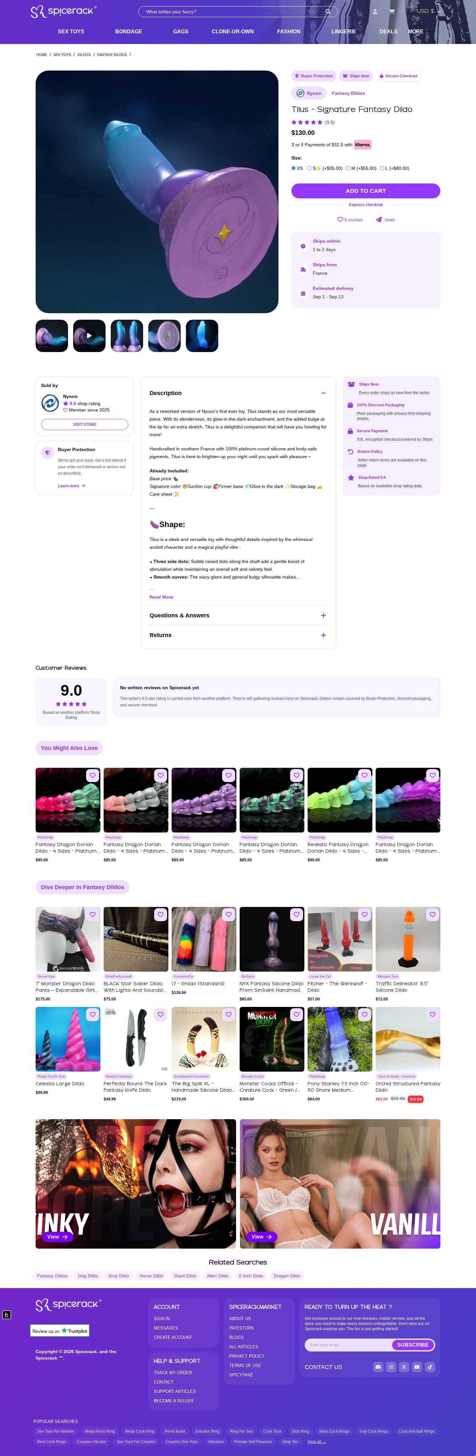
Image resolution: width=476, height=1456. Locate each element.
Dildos (84, 55)
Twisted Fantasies (119, 1076)
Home (41, 55)
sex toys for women (55, 1431)
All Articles (243, 1346)
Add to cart (366, 191)
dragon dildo (287, 1275)
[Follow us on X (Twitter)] (404, 1367)
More (416, 31)
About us (240, 1318)
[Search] (328, 12)
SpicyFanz (241, 1375)
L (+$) (396, 168)
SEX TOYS (71, 31)
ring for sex (241, 1431)
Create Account (173, 1337)
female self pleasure (253, 1441)
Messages (166, 1328)
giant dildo (185, 1275)
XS (300, 168)
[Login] (375, 11)
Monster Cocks (253, 1076)
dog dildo (88, 1275)
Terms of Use (245, 1365)
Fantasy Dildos (112, 55)
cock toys (272, 1431)
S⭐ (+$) (327, 168)
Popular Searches (55, 1421)
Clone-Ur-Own (233, 31)
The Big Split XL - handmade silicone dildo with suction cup (202, 1090)
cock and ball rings (417, 1431)
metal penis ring (100, 1431)
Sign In (162, 1318)
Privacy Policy (247, 1356)
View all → (316, 1441)
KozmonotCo (183, 976)
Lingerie (344, 31)
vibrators (216, 1441)
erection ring (208, 1431)
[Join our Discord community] (378, 1367)
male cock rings (334, 1431)
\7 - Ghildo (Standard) (198, 984)
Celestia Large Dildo (60, 1084)
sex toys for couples (136, 1441)
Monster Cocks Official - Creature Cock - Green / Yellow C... (269, 1090)
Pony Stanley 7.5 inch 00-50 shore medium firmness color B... (338, 1090)
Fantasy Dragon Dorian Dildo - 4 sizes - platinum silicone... (66, 851)
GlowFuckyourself (119, 976)
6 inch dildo (251, 1275)
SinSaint (248, 976)
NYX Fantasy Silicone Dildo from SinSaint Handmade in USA (272, 990)
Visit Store (84, 424)
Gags (180, 31)
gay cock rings (374, 1431)
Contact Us (323, 1367)
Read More (161, 597)
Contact (164, 1382)
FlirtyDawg (45, 837)
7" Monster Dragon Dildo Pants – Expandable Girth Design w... (67, 990)
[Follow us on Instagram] (391, 1367)
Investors (241, 1328)
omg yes (290, 1441)
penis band (175, 1431)
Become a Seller (173, 1400)
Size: (296, 157)
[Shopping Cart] (392, 11)
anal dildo (118, 1275)
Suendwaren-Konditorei (191, 1076)
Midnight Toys (388, 976)
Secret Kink (46, 976)
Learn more (69, 486)
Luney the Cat (320, 976)
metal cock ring (139, 1431)
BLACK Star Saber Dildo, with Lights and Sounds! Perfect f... (133, 990)
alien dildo (218, 1275)
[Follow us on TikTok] (430, 1367)
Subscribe (413, 1345)
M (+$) (363, 168)
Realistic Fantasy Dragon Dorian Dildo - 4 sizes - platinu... (338, 851)
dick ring (300, 1431)
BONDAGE (128, 31)
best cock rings (51, 1441)
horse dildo (152, 1275)
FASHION (288, 31)
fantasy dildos (52, 1275)
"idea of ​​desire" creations (396, 1076)
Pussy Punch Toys (51, 1076)
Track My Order (173, 1372)
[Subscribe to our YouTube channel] (417, 1367)
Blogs (236, 1337)
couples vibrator (92, 1441)
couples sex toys (182, 1441)
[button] (267, 192)
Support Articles (175, 1391)
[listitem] (136, 1184)
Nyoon (314, 93)
